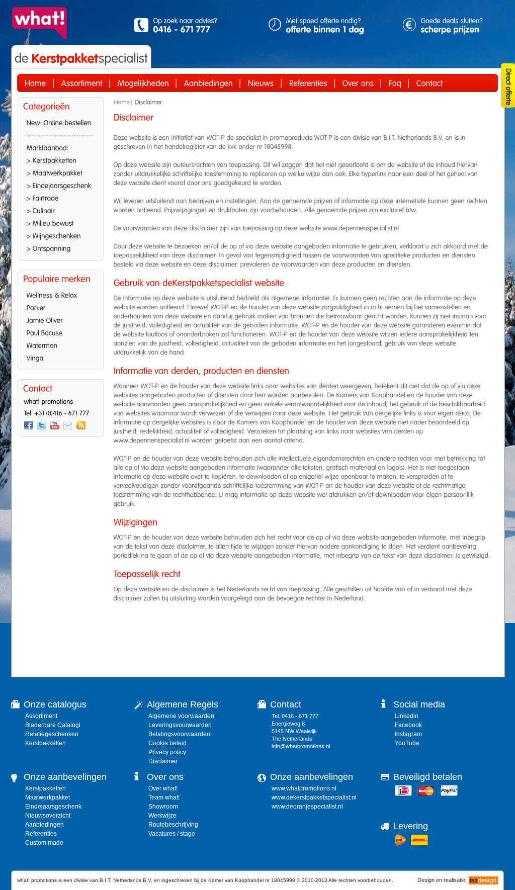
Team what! (164, 797)
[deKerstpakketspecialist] (81, 58)
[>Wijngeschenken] (61, 235)
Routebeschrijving (173, 824)
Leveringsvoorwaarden (180, 725)
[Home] (35, 83)
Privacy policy (167, 752)
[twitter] (41, 425)
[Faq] (395, 83)
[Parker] (61, 307)
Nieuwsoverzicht (47, 815)
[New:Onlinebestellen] (61, 122)
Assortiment (41, 716)
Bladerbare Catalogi (52, 725)
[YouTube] (54, 425)
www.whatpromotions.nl (304, 788)
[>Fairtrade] (61, 197)
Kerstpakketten (45, 743)
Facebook (408, 725)
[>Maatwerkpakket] (61, 172)
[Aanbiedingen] (208, 83)
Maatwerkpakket (47, 797)
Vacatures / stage (171, 833)
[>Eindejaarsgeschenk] (61, 185)
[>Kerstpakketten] (61, 159)
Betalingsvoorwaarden (179, 734)
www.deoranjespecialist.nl (307, 806)
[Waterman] (61, 344)
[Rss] (80, 425)
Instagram (408, 734)
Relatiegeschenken (51, 734)
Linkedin (406, 716)
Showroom (163, 806)
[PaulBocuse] (61, 332)
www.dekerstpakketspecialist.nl (314, 797)
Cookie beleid (167, 743)
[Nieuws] (261, 83)
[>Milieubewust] (61, 222)
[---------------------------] (61, 134)
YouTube (407, 743)
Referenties (41, 833)
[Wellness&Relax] (61, 294)
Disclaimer (163, 761)
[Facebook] (28, 425)
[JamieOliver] (61, 319)
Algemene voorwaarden (181, 716)
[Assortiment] (82, 83)
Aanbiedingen (44, 824)
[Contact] (430, 83)
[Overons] (358, 83)
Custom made (44, 842)
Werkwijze (162, 815)
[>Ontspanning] (61, 247)
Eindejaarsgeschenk (53, 806)
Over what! (163, 788)
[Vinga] (61, 357)
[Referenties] (308, 83)
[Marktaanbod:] (61, 147)
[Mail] (67, 425)
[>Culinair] (61, 210)
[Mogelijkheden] (143, 83)
